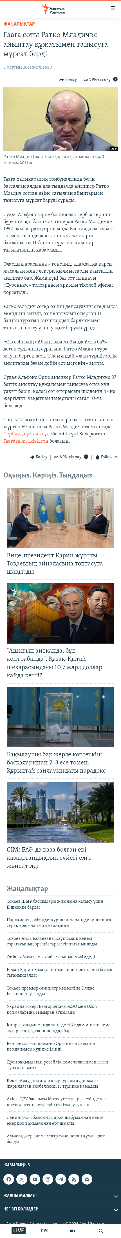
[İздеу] (101, 1231)
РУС (45, 1231)
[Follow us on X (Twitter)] (21, 1179)
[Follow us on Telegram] (60, 1179)
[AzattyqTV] (72, 1231)
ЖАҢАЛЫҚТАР (19, 24)
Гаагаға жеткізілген (26, 441)
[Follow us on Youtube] (35, 1179)
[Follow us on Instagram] (47, 1179)
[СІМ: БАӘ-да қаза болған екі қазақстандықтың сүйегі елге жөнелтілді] (60, 812)
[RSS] (73, 1179)
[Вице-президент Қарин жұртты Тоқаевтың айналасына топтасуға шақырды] (60, 518)
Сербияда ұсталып (24, 434)
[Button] (68, 79)
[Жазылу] (87, 1179)
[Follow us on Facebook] (8, 1179)
